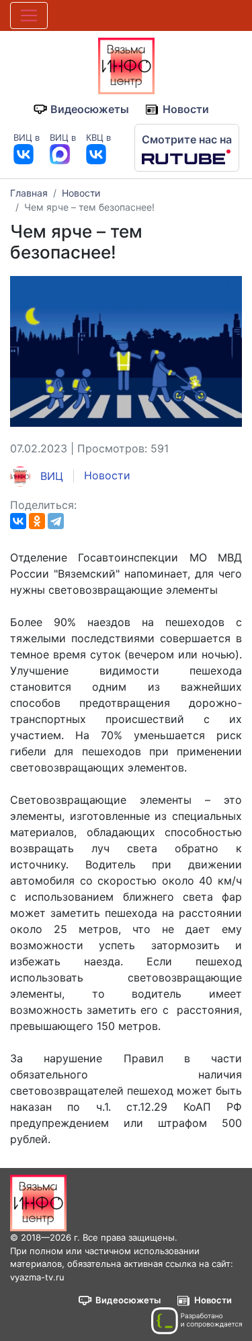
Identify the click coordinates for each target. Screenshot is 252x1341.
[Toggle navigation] (29, 15)
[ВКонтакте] (18, 521)
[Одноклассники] (37, 521)
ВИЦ (50, 476)
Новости (186, 109)
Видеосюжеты (89, 109)
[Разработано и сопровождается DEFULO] (196, 1320)
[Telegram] (56, 521)
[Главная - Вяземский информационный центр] (126, 64)
